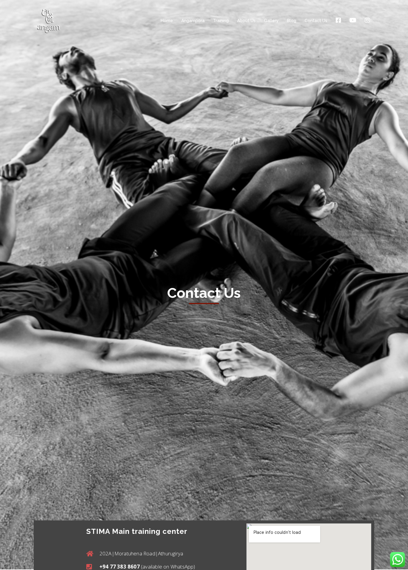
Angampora (193, 20)
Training (221, 20)
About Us (246, 20)
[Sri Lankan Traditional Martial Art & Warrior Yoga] (48, 20)
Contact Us (316, 20)
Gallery (271, 20)
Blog (291, 20)
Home (167, 20)
